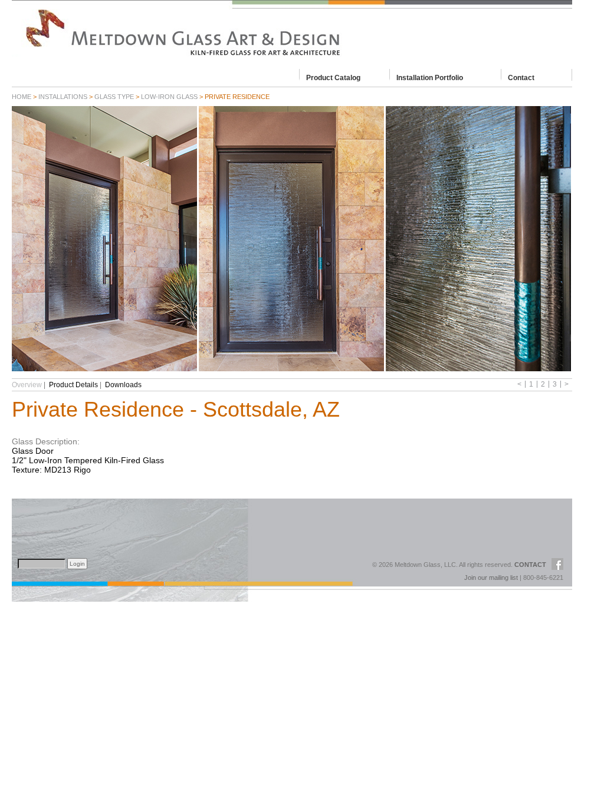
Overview (27, 385)
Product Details (73, 385)
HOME (21, 96)
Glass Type (114, 96)
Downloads (123, 385)
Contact (521, 77)
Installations (62, 96)
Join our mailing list (491, 577)
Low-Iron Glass (169, 96)
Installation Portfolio (429, 77)
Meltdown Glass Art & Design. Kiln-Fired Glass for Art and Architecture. (292, 32)
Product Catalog (333, 77)
